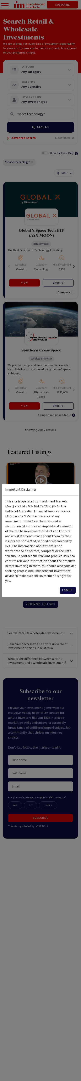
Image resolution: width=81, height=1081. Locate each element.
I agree (67, 590)
